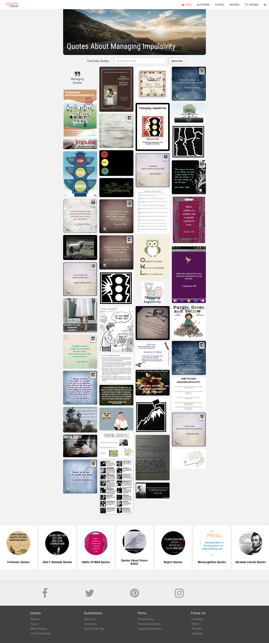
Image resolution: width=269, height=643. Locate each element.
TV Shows (251, 4)
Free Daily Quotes (98, 61)
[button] (265, 4)
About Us (89, 619)
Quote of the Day (94, 628)
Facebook (197, 619)
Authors (203, 4)
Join (188, 4)
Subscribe (177, 61)
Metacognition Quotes (173, 562)
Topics (219, 4)
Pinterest (196, 628)
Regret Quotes (134, 562)
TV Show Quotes (40, 633)
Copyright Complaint (149, 628)
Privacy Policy (146, 619)
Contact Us (90, 624)
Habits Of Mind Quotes (57, 562)
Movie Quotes (39, 628)
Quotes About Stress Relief (96, 562)
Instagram (197, 633)
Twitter (195, 624)
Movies (234, 4)
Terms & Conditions (149, 624)
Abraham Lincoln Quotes (212, 562)
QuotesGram (12, 4)
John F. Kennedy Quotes (18, 562)
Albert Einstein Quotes (250, 562)
